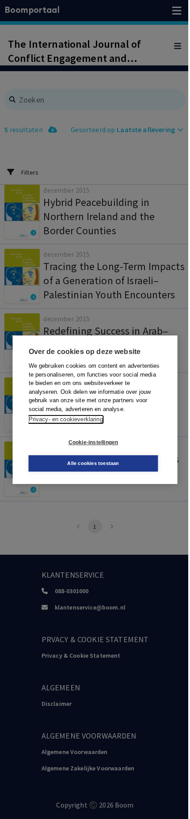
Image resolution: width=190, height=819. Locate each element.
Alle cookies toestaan (93, 463)
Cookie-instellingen (93, 442)
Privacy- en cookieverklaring (66, 419)
